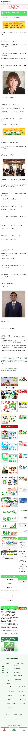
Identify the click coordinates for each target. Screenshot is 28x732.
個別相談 (9, 618)
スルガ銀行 (14, 630)
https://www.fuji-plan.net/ (20, 345)
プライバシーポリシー (14, 719)
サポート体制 (22, 695)
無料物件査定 (22, 691)
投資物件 (9, 615)
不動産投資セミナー (14, 359)
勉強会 (5, 624)
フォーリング (18, 357)
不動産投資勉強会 (12, 612)
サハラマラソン (22, 699)
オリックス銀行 (9, 633)
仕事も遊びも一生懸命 (12, 620)
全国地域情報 (10, 600)
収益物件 (5, 626)
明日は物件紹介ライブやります (23, 568)
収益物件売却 (3, 627)
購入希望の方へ (11, 695)
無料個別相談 (11, 691)
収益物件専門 (9, 624)
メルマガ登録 (22, 703)
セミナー (11, 626)
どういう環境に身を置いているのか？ (23, 555)
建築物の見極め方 (11, 621)
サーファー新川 (15, 633)
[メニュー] (25, 2)
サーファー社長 (8, 617)
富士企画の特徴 (22, 686)
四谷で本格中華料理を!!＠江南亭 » (9, 370)
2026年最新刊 (9, 426)
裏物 (8, 626)
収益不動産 (3, 630)
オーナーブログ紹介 (9, 592)
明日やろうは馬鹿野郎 (11, 627)
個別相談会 (4, 618)
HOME (9, 686)
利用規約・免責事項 (18, 714)
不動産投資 (4, 609)
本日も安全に (23, 547)
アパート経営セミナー (8, 357)
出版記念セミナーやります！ (23, 562)
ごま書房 (5, 633)
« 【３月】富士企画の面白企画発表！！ (10, 368)
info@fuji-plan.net (17, 342)
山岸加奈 (11, 360)
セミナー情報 (13, 17)
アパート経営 (4, 612)
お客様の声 (9, 587)
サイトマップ (11, 707)
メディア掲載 (10, 596)
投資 (2, 633)
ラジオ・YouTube (11, 703)
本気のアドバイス (10, 614)
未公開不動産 (6, 623)
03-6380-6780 (17, 668)
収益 (11, 630)
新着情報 (18, 17)
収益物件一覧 (11, 699)
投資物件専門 (12, 623)
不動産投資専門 (11, 609)
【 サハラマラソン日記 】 (9, 388)
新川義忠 (6, 611)
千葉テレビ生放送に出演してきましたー (23, 543)
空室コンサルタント (19, 360)
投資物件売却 (7, 630)
